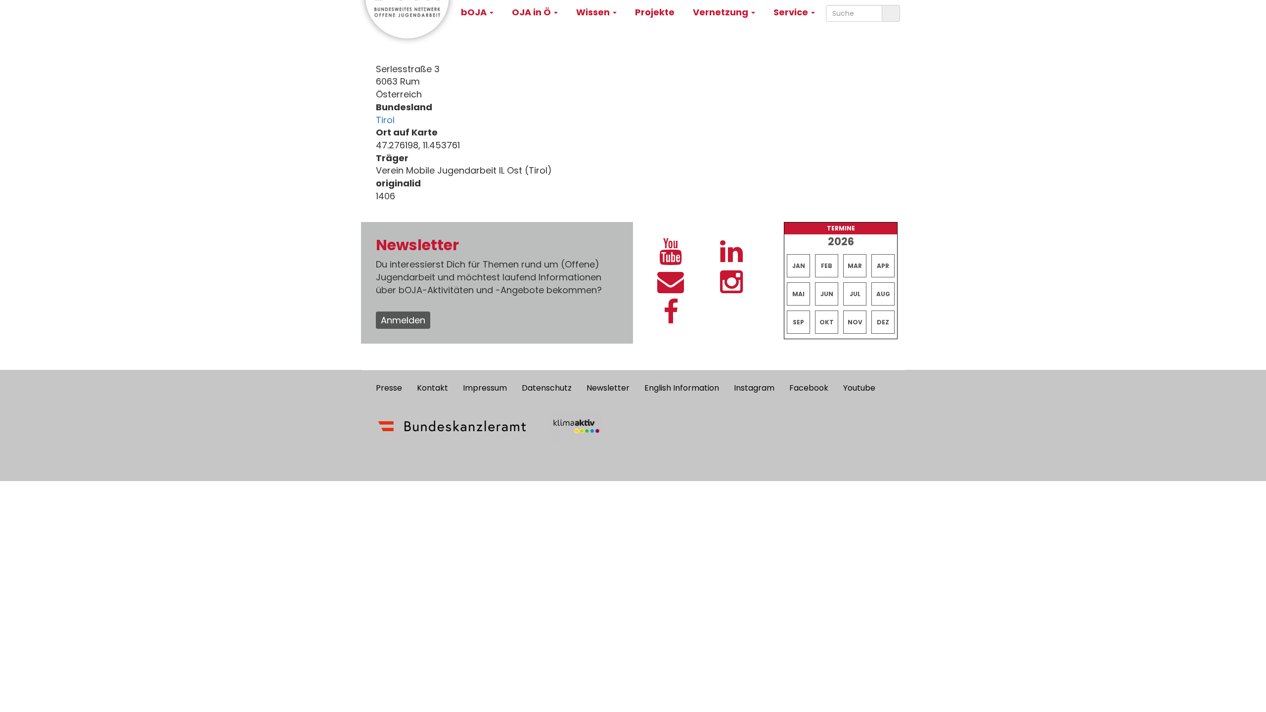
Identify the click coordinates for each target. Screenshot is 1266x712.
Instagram (754, 388)
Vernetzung (721, 12)
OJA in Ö (532, 12)
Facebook (808, 388)
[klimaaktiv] (576, 426)
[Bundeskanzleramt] (452, 426)
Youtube (859, 388)
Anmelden (403, 320)
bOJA (475, 12)
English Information (681, 388)
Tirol (385, 120)
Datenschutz (547, 388)
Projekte (655, 12)
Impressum (485, 388)
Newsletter (608, 388)
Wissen (594, 12)
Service (791, 12)
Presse (389, 388)
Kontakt (432, 388)
